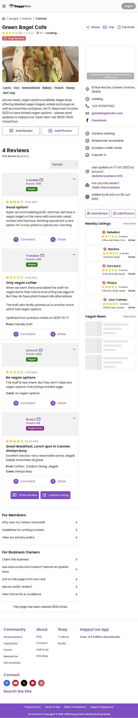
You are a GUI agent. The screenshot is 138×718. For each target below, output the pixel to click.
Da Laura (114, 266)
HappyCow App (94, 629)
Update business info (107, 176)
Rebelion (113, 232)
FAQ (39, 636)
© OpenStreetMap (121, 74)
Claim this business (15, 559)
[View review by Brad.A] (15, 424)
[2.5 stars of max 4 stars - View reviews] (10, 32)
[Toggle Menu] (4, 6)
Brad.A (25, 156)
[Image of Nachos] (93, 253)
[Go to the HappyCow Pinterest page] (32, 683)
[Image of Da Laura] (93, 270)
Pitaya (112, 283)
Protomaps (104, 74)
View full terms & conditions (21, 594)
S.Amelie (32, 180)
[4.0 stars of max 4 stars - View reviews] (110, 303)
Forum (8, 650)
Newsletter (11, 656)
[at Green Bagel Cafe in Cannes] (40, 64)
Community (15, 629)
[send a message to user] (42, 180)
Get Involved (12, 663)
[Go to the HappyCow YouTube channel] (15, 683)
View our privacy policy (18, 537)
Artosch (32, 350)
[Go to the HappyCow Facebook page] (7, 683)
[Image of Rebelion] (93, 236)
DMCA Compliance (75, 706)
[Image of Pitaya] (93, 286)
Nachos (113, 249)
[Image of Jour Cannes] (93, 303)
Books (62, 643)
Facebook (99, 120)
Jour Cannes (117, 300)
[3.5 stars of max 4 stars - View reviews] (110, 253)
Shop (62, 629)
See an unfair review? (17, 587)
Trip (111, 27)
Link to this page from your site (23, 579)
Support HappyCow (101, 706)
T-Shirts (63, 637)
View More (129, 223)
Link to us (42, 649)
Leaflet (93, 74)
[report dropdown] (74, 179)
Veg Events (11, 643)
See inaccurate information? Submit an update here (35, 569)
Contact (42, 643)
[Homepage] (20, 6)
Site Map (42, 656)
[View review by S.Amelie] (15, 184)
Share (95, 27)
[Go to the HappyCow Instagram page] (41, 683)
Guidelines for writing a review (23, 530)
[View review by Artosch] (15, 355)
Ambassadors (13, 637)
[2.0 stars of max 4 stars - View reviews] (109, 236)
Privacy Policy (33, 706)
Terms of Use (52, 706)
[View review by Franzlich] (15, 260)
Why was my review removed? (23, 522)
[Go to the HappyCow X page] (24, 683)
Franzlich (32, 256)
